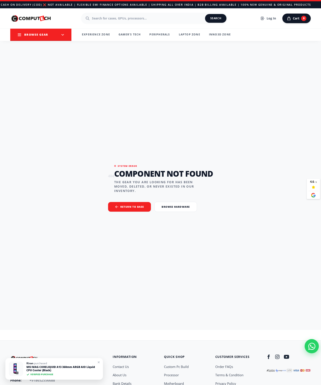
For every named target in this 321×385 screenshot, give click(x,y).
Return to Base (132, 206)
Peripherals (159, 34)
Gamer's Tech (130, 34)
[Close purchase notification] (98, 362)
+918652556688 (42, 380)
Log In (271, 18)
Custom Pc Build (176, 366)
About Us (119, 375)
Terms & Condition (229, 375)
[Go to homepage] (31, 18)
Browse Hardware (176, 206)
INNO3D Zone (220, 34)
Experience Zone (96, 34)
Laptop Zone (189, 34)
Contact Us (121, 366)
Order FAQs (224, 366)
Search (215, 18)
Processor (171, 375)
